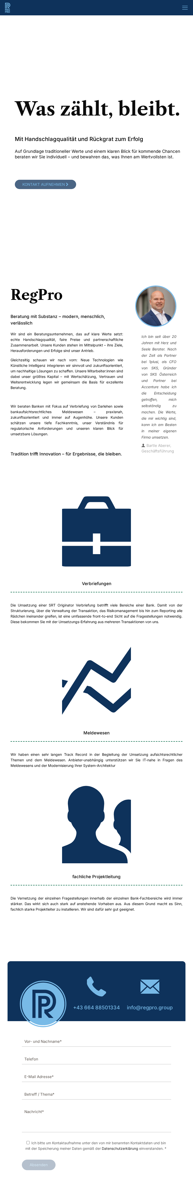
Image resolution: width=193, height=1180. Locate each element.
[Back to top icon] (169, 1169)
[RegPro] (7, 7)
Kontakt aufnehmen (44, 184)
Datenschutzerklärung (120, 1148)
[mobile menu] (185, 7)
